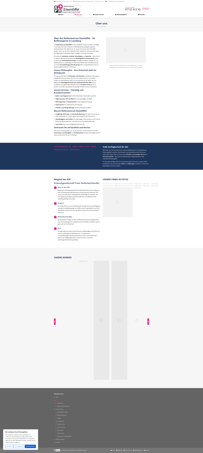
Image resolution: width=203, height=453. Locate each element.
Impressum (60, 403)
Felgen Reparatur (62, 415)
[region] (20, 439)
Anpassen (9, 446)
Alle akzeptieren (30, 446)
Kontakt (58, 442)
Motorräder (60, 430)
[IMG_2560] (118, 202)
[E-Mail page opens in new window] (146, 9)
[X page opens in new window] (148, 9)
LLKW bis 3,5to (61, 427)
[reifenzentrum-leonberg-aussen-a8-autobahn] (146, 185)
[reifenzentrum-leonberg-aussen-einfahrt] (155, 185)
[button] (55, 321)
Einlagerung (60, 421)
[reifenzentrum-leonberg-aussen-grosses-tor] (138, 185)
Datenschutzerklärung (63, 406)
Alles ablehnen (19, 446)
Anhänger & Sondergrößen (64, 436)
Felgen (59, 418)
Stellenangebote (60, 439)
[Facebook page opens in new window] (143, 9)
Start (57, 397)
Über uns (58, 400)
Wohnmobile (60, 433)
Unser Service (59, 409)
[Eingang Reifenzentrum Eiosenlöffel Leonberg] (138, 187)
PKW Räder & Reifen (62, 412)
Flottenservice (61, 424)
